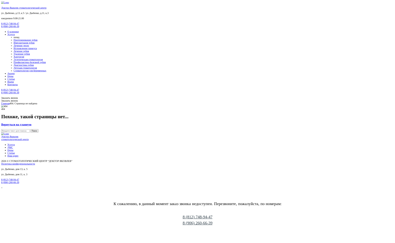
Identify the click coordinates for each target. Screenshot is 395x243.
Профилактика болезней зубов (30, 62)
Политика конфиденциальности (18, 164)
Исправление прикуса (25, 48)
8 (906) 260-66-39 (10, 26)
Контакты (12, 84)
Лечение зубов (21, 51)
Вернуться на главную (16, 124)
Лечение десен (21, 45)
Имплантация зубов (24, 42)
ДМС (10, 147)
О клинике (13, 31)
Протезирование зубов (25, 40)
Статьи (11, 79)
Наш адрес (13, 155)
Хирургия (19, 56)
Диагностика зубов (24, 65)
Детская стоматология (25, 68)
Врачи (10, 81)
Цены (10, 76)
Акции (11, 73)
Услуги (11, 34)
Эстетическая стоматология (28, 59)
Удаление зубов (22, 54)
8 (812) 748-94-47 (10, 23)
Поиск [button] (34, 131)
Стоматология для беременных (30, 70)
